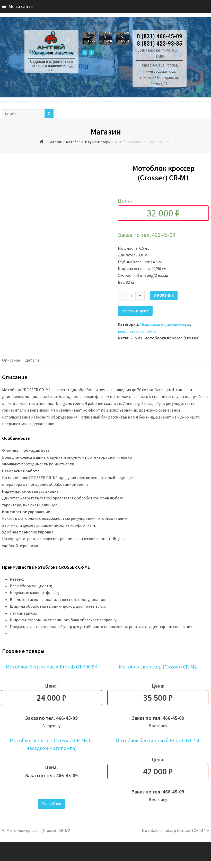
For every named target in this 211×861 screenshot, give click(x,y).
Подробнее (51, 803)
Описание (11, 360)
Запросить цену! (135, 310)
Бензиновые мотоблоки (138, 331)
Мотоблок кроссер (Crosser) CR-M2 (38, 830)
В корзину (164, 295)
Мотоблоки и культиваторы (165, 324)
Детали (32, 360)
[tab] (11, 360)
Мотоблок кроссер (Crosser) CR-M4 (173, 830)
